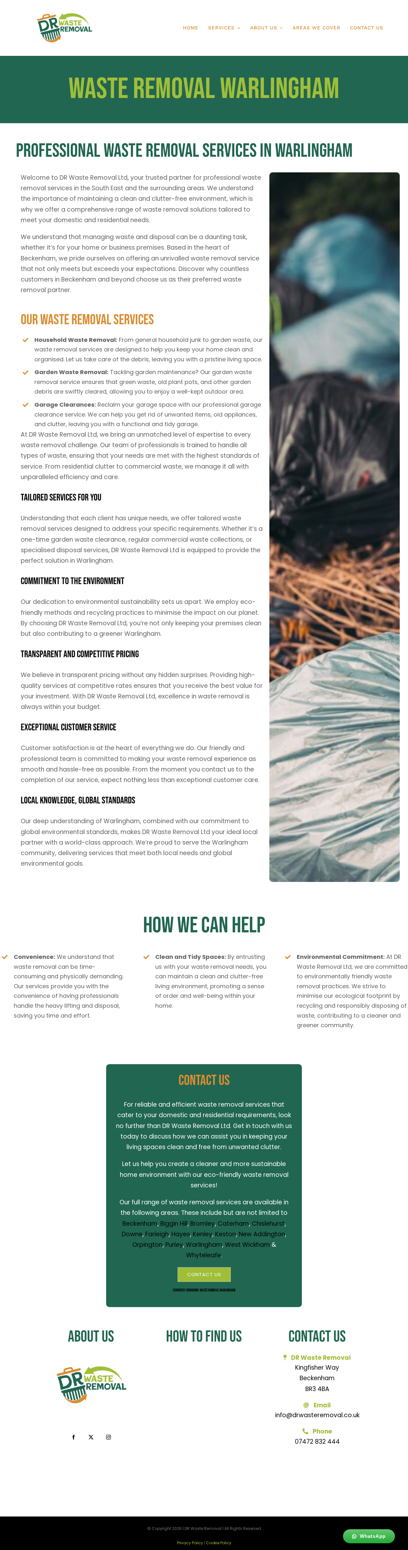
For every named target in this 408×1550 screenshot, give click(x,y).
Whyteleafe (203, 1255)
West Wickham (247, 1244)
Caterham (233, 1223)
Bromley (202, 1223)
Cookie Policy (218, 1543)
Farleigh (157, 1234)
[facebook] (73, 1437)
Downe (132, 1234)
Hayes (180, 1234)
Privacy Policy (190, 1543)
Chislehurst (268, 1223)
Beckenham (139, 1223)
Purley (174, 1244)
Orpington (147, 1244)
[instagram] (108, 1437)
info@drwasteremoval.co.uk (317, 1415)
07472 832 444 (317, 1441)
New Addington (262, 1234)
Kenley (202, 1234)
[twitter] (91, 1437)
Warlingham (204, 1244)
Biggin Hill (173, 1223)
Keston (225, 1234)
